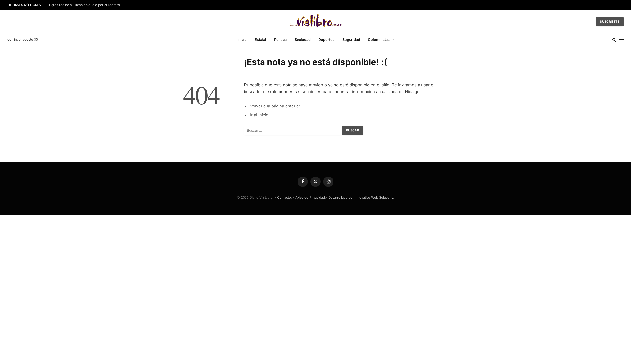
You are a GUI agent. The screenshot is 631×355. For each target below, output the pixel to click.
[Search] (614, 39)
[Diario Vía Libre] (315, 22)
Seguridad (351, 39)
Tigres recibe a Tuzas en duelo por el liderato (84, 5)
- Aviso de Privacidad (309, 197)
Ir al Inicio (259, 114)
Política (280, 39)
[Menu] (621, 39)
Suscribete (609, 21)
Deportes (326, 39)
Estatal (260, 39)
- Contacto (283, 197)
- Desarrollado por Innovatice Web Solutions (359, 197)
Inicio (242, 39)
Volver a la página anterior (275, 106)
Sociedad (303, 39)
